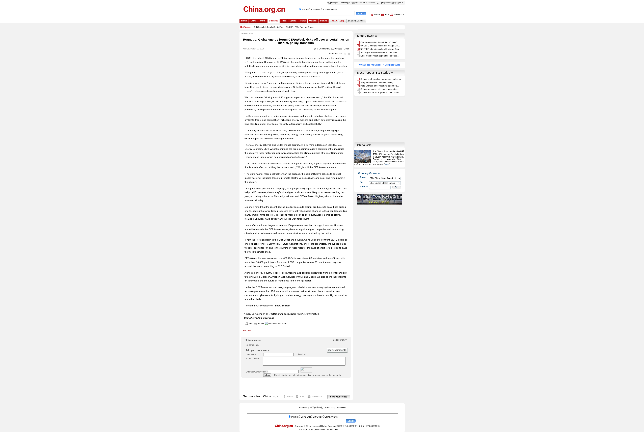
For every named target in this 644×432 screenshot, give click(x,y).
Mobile (289, 396)
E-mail (346, 49)
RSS (302, 396)
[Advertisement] (296, 384)
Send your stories (338, 397)
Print (336, 49)
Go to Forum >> (340, 340)
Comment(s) (324, 49)
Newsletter (317, 396)
